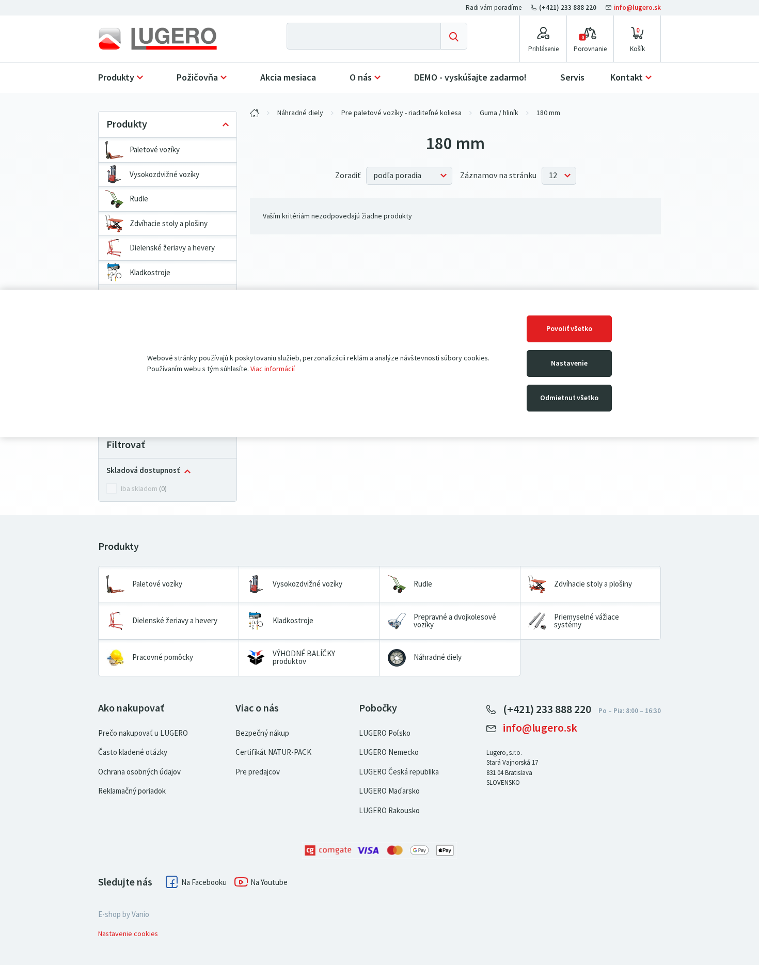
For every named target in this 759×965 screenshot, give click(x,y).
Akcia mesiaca (288, 77)
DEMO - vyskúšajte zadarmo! (470, 77)
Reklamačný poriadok (132, 791)
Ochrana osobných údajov (139, 772)
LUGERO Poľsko (384, 733)
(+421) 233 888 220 (567, 7)
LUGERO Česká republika (399, 772)
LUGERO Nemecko (389, 752)
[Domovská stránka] (166, 38)
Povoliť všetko (569, 329)
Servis (572, 77)
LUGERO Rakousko (389, 810)
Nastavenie (569, 363)
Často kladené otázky (132, 752)
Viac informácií (272, 369)
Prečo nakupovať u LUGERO (143, 733)
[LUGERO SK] (254, 113)
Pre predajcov (257, 772)
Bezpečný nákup (262, 733)
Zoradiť (348, 175)
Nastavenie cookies (128, 934)
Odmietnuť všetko (569, 398)
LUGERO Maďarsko (389, 791)
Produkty (116, 77)
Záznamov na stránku (498, 175)
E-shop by (123, 914)
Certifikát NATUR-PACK (273, 752)
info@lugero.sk (636, 7)
